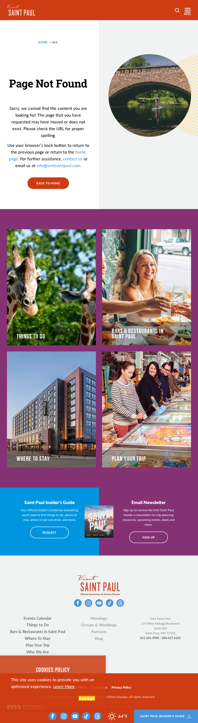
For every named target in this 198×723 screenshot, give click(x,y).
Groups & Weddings (99, 624)
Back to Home (48, 183)
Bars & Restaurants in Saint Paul (37, 631)
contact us (73, 159)
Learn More (64, 686)
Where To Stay (37, 638)
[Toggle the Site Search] (177, 10)
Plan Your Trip (38, 645)
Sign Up (148, 537)
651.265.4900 (149, 638)
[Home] (21, 10)
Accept (87, 698)
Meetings (98, 618)
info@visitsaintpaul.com (58, 165)
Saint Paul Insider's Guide (162, 716)
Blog (99, 638)
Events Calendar (38, 618)
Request (49, 532)
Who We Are (37, 652)
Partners (99, 631)
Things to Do (37, 624)
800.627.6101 (171, 638)
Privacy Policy (121, 687)
